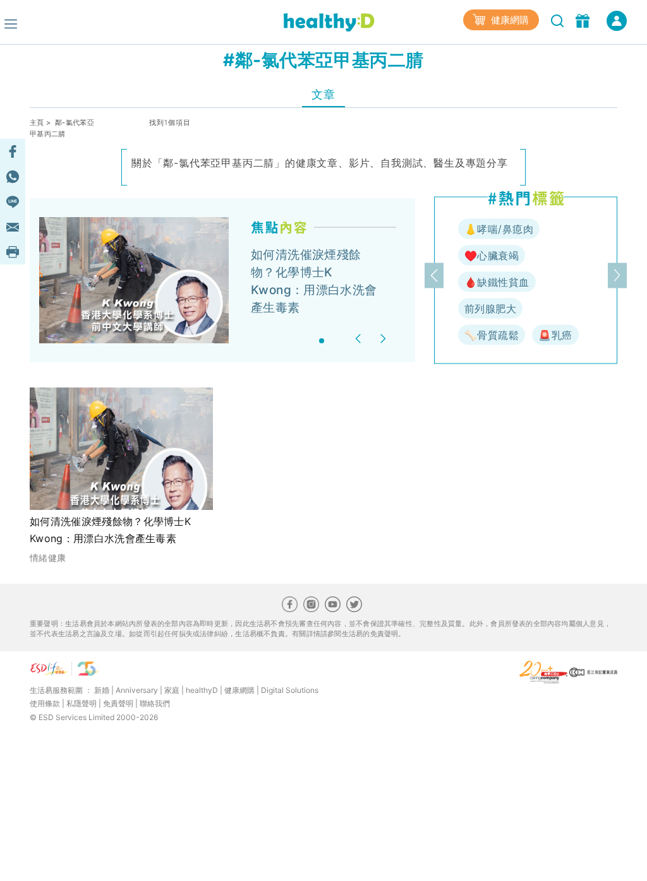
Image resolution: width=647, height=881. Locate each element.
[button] (360, 338)
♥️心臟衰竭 (491, 255)
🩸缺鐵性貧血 (496, 282)
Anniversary (137, 690)
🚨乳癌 (555, 335)
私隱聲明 (81, 703)
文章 (323, 94)
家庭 (171, 690)
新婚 (101, 690)
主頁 (37, 122)
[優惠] (584, 19)
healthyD (202, 690)
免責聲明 (118, 703)
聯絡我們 (155, 703)
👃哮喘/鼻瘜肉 (498, 229)
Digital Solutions (289, 690)
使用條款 (45, 703)
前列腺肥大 (490, 308)
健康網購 (508, 20)
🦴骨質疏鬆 (491, 335)
